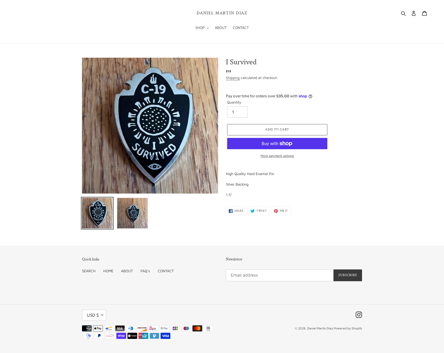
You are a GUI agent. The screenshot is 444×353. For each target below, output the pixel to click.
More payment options (277, 156)
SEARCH (89, 271)
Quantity (234, 102)
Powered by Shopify (348, 328)
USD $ (93, 315)
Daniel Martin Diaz (222, 13)
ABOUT (127, 271)
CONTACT (166, 271)
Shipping (233, 78)
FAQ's (145, 271)
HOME (108, 271)
